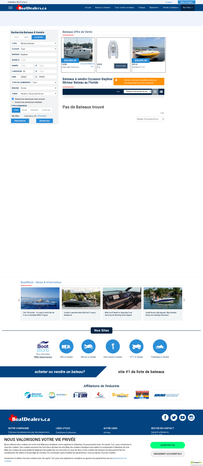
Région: (15, 88)
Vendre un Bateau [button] (170, 8)
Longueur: (17, 71)
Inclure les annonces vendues (28, 102)
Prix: (14, 77)
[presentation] (19, 299)
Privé (24, 110)
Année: (15, 66)
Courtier (46, 110)
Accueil (88, 8)
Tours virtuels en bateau (124, 8)
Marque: (16, 54)
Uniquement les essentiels (168, 454)
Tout (16, 37)
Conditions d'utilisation (66, 432)
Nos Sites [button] (187, 8)
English (169, 2)
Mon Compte (187, 2)
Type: (14, 43)
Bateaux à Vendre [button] (102, 8)
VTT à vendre (136, 357)
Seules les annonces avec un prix (29, 99)
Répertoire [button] (153, 8)
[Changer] (17, 2)
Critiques (141, 8)
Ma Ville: (15, 116)
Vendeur (34, 110)
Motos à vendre (88, 357)
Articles (107, 432)
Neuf (27, 37)
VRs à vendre (66, 357)
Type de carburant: (21, 82)
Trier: (15, 94)
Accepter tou (168, 445)
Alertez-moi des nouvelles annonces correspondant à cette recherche (140, 81)
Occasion (38, 37)
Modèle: (16, 60)
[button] (196, 463)
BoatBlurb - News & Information (41, 282)
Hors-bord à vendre (112, 357)
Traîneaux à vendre (160, 357)
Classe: (16, 49)
